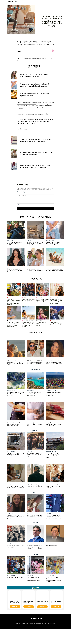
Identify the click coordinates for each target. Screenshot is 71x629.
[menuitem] (60, 2)
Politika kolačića (51, 623)
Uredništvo (31, 623)
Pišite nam (18, 623)
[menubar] (60, 2)
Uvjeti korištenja (24, 623)
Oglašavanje (44, 623)
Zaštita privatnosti (37, 623)
